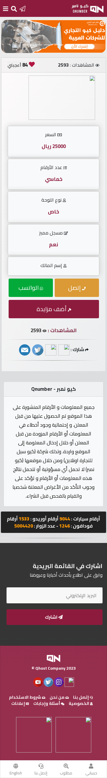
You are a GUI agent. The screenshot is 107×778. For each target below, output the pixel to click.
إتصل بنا (40, 773)
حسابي (91, 773)
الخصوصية (79, 703)
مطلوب (66, 773)
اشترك (51, 617)
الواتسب (29, 287)
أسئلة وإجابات (47, 703)
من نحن (57, 697)
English (16, 773)
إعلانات (18, 703)
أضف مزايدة (52, 308)
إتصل (75, 287)
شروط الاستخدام (25, 697)
